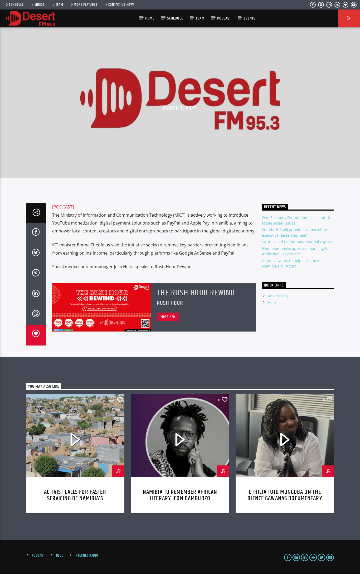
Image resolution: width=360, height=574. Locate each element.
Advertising (278, 295)
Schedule (16, 5)
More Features (85, 5)
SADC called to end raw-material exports (297, 241)
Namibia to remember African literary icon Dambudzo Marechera (180, 498)
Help (272, 302)
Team (59, 5)
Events (249, 18)
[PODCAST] (63, 207)
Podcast (224, 18)
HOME (149, 18)
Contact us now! (121, 5)
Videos (40, 5)
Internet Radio (86, 555)
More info (168, 316)
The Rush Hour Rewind (196, 292)
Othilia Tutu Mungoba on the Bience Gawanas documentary (284, 495)
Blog (60, 555)
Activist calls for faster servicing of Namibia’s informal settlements (75, 498)
